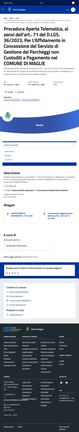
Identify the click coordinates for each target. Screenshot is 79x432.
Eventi (61, 364)
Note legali (44, 392)
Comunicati (63, 345)
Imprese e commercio (48, 349)
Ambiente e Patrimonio (17, 245)
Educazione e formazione (26, 367)
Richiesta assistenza (29, 398)
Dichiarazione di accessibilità (46, 397)
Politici (6, 355)
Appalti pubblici (27, 352)
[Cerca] (73, 10)
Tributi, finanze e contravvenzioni (46, 363)
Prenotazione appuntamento (27, 387)
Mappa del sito (9, 426)
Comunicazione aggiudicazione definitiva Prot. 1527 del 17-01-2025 (60, 216)
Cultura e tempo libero (30, 362)
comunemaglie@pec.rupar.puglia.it (16, 400)
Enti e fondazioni (9, 352)
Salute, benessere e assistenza (47, 357)
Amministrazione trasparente (47, 384)
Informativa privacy (47, 389)
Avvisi (61, 349)
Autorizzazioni (27, 355)
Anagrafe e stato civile (30, 349)
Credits (19, 426)
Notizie (61, 342)
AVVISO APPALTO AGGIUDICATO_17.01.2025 (22, 214)
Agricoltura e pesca (29, 342)
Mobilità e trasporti (47, 352)
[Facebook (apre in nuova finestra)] (61, 383)
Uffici (5, 349)
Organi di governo (10, 342)
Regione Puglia (8, 3)
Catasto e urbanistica (29, 358)
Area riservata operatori (64, 427)
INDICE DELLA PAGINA (11, 145)
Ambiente (25, 345)
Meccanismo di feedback (46, 404)
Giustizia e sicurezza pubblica (48, 344)
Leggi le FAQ (26, 382)
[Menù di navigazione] (2, 9)
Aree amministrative (11, 345)
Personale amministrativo (9, 360)
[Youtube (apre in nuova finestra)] (67, 383)
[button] (41, 3)
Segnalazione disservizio (26, 394)
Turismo (43, 368)
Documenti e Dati (10, 365)
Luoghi (61, 361)
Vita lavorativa (46, 372)
